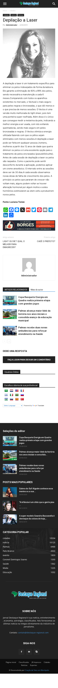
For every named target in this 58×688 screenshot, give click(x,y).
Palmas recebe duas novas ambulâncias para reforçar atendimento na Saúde (32, 330)
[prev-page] (4, 341)
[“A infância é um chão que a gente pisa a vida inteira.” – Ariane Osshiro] (10, 506)
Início (5, 10)
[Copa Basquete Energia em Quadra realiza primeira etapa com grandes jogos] (10, 300)
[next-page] (9, 341)
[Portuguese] (17, 395)
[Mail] (29, 652)
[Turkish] (22, 399)
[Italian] (11, 395)
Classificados (24, 662)
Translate (41, 405)
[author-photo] (29, 271)
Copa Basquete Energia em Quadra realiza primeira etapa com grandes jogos (34, 300)
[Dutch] (11, 390)
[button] (54, 4)
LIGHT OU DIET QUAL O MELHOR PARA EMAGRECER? (14, 244)
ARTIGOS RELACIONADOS (16, 290)
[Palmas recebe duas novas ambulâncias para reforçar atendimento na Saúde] (10, 331)
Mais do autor (37, 290)
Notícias (24, 665)
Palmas (20, 15)
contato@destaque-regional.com (33, 632)
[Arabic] (6, 390)
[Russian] (22, 395)
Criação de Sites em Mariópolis (37, 670)
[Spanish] (17, 399)
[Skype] (36, 652)
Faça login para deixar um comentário (29, 359)
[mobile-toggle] (4, 4)
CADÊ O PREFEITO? (46, 241)
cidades (13, 10)
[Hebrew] (6, 395)
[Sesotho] (6, 399)
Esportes (33, 665)
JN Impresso (36, 662)
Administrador (11, 25)
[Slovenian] (11, 399)
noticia (13, 15)
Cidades (47, 662)
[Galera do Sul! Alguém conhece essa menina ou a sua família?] (10, 492)
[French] (22, 390)
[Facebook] (21, 652)
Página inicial (11, 662)
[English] (17, 390)
